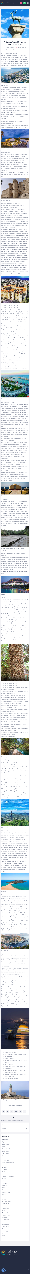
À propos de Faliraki (7, 1142)
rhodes (13, 1105)
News (3, 1174)
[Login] (21, 3)
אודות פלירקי (5, 1231)
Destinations (10, 49)
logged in (10, 1120)
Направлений (5, 1222)
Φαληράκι (4, 1217)
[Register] (24, 3)
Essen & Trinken (6, 1158)
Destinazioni (5, 1155)
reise (3, 1181)
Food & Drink (5, 1160)
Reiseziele (4, 1183)
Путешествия (5, 1228)
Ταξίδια (4, 1210)
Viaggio (4, 1194)
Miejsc (4, 1171)
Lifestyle (16, 49)
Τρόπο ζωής (5, 1212)
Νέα (3, 1206)
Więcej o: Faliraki (6, 1201)
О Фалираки (5, 1224)
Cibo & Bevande (6, 1148)
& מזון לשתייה (5, 1139)
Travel (3, 1187)
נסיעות (4, 1238)
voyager (4, 1199)
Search (25, 1128)
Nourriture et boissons (8, 1176)
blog (6, 49)
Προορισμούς (5, 1208)
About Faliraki (5, 1144)
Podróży (4, 1178)
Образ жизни (5, 1226)
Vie (3, 1196)
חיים (3, 1233)
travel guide (19, 1105)
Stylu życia (5, 1185)
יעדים (3, 1235)
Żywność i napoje (6, 1203)
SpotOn (15, 1271)
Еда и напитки (6, 1219)
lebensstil (4, 1165)
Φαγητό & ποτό (6, 1215)
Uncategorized (6, 1192)
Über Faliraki (5, 1190)
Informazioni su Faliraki (8, 1162)
